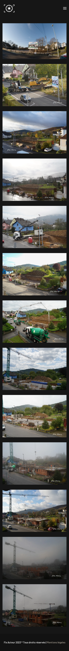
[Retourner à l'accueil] (9, 8)
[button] (64, 8)
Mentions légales (56, 642)
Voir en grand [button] (34, 41)
